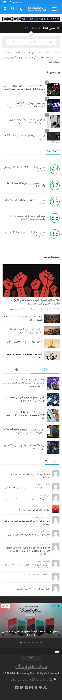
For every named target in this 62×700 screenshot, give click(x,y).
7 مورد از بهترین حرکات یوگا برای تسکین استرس (24, 343)
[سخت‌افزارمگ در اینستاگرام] (31, 687)
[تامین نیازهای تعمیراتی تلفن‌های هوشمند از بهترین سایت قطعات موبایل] (53, 399)
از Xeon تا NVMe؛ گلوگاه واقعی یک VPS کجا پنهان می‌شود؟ (24, 447)
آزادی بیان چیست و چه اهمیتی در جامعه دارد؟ (24, 355)
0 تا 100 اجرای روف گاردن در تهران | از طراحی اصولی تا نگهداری (25, 330)
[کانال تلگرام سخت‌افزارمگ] (35, 687)
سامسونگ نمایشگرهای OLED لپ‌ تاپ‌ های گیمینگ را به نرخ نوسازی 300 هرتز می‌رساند (25, 105)
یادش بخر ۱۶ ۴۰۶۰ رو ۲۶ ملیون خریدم (33, 589)
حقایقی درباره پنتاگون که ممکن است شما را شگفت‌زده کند (23, 318)
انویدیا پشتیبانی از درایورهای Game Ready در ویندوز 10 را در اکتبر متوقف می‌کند (24, 431)
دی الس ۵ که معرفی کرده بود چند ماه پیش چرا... (28, 499)
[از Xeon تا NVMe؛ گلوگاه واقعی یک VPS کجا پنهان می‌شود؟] (53, 447)
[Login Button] (5, 8)
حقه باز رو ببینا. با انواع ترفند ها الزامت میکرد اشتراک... (30, 476)
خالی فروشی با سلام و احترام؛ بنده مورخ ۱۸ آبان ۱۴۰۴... (29, 536)
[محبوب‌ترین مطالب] (16, 370)
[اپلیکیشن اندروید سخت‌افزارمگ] (40, 687)
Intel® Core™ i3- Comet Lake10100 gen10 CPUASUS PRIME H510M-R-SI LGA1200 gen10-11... (27, 551)
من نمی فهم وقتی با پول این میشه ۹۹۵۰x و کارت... (27, 488)
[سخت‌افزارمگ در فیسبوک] (26, 687)
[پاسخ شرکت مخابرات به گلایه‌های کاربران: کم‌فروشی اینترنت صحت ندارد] (53, 121)
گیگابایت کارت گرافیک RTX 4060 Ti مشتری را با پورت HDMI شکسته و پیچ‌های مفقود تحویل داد (24, 89)
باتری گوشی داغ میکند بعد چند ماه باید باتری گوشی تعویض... (27, 522)
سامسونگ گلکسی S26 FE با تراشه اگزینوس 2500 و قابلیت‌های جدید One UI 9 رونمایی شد (25, 415)
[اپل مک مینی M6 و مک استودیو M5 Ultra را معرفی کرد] (53, 137)
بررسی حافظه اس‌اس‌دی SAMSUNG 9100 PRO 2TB (26, 185)
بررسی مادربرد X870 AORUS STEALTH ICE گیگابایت (24, 201)
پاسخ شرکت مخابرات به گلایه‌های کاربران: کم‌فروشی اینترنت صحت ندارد (27, 121)
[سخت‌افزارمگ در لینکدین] (16, 687)
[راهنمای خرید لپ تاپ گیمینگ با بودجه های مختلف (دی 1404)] (31, 620)
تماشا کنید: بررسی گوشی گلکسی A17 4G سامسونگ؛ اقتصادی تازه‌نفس (27, 217)
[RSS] (45, 687)
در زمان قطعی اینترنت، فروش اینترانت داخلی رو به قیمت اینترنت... (27, 566)
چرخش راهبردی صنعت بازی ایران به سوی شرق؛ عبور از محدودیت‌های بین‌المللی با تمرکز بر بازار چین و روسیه (24, 383)
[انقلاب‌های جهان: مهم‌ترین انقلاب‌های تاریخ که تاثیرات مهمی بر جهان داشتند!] (31, 280)
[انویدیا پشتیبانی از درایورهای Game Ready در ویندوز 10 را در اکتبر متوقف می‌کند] (53, 431)
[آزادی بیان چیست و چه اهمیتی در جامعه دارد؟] (52, 355)
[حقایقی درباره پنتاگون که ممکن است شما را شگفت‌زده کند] (52, 318)
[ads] (31, 19)
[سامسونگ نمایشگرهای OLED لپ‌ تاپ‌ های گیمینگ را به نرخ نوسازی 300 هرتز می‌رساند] (53, 105)
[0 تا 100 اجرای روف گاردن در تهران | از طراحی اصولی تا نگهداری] (52, 330)
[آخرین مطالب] (45, 370)
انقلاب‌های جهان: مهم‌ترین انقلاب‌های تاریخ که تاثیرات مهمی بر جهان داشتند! (35, 302)
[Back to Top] (31, 658)
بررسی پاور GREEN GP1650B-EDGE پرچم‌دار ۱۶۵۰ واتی (24, 169)
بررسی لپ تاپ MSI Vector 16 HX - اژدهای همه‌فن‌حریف (25, 234)
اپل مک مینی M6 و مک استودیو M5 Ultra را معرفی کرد (25, 137)
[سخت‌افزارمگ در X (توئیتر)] (22, 687)
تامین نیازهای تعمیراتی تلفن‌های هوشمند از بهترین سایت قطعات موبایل (25, 399)
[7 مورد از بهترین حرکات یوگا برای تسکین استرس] (52, 343)
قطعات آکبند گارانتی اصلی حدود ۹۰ (34, 510)
